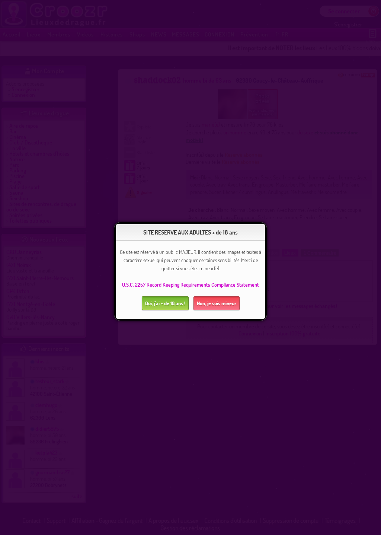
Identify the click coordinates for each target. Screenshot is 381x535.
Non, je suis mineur (216, 303)
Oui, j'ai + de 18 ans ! (165, 303)
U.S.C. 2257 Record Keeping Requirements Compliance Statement (190, 284)
